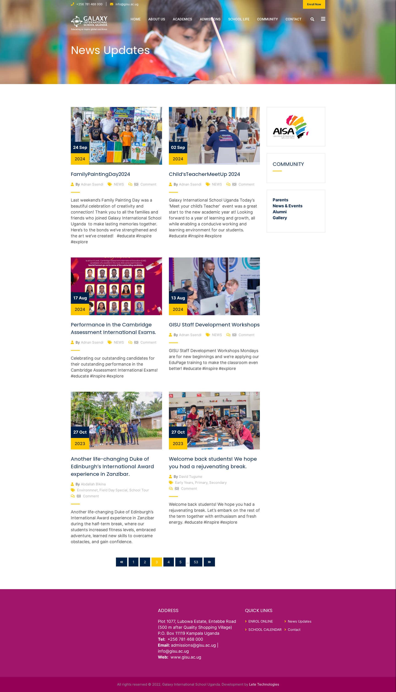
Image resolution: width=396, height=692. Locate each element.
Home (135, 19)
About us (156, 19)
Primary (201, 482)
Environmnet (87, 490)
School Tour (139, 490)
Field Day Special (113, 490)
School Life (238, 19)
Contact (293, 19)
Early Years (184, 482)
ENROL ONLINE (260, 621)
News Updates (299, 621)
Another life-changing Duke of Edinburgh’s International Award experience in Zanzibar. (112, 466)
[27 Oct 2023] (116, 420)
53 (196, 562)
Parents (280, 199)
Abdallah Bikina (93, 484)
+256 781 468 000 (89, 4)
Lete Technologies (264, 684)
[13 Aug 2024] (214, 286)
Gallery (280, 217)
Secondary (218, 482)
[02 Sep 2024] (214, 135)
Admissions (210, 19)
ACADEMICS (182, 19)
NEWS (119, 184)
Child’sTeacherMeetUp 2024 (204, 174)
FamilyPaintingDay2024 (100, 174)
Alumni (280, 211)
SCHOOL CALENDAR (265, 629)
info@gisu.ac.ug (127, 4)
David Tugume (190, 476)
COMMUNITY (267, 19)
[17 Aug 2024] (116, 286)
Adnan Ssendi (92, 184)
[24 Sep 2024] (116, 135)
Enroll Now (314, 4)
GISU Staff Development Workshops (214, 324)
